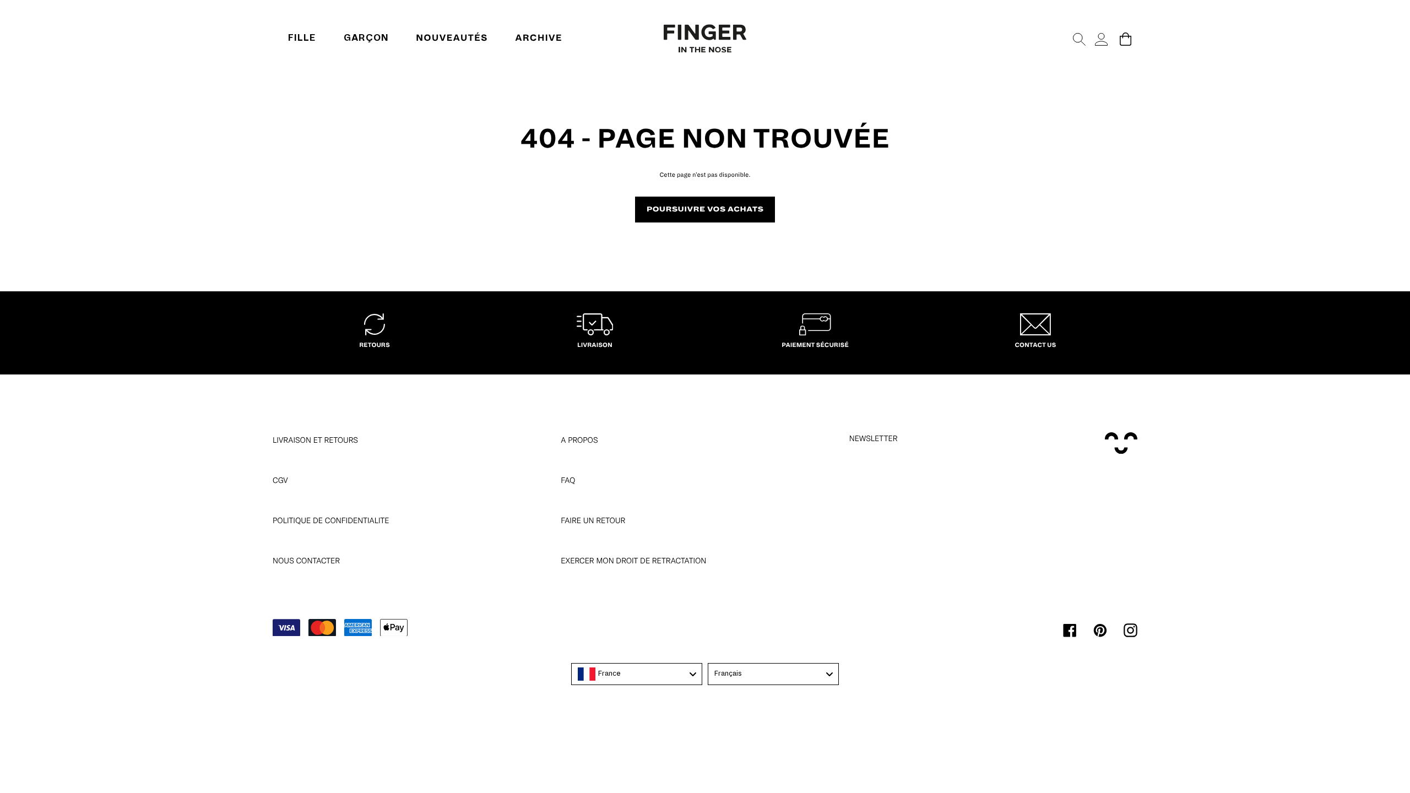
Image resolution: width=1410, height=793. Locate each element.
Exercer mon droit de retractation (633, 561)
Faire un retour (593, 520)
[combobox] (636, 674)
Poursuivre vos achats (705, 209)
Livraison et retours (315, 440)
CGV (280, 480)
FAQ (568, 480)
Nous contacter (306, 561)
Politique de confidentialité (331, 520)
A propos (579, 440)
